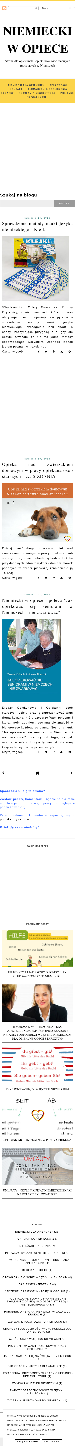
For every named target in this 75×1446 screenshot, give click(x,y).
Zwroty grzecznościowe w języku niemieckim (37, 1392)
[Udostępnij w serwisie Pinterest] (69, 352)
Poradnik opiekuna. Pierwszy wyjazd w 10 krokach (37, 1313)
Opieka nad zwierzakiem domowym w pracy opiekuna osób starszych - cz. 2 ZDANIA (37, 470)
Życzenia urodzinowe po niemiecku (35, 1400)
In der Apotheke (35, 1270)
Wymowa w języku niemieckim (35, 1383)
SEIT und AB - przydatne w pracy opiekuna (37, 1140)
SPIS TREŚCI (58, 85)
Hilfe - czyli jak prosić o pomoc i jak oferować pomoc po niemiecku (37, 974)
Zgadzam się (52, 1442)
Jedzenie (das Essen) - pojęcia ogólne (35, 1291)
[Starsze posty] (71, 773)
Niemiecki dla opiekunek (34, 1231)
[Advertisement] (37, 142)
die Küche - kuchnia (35, 1246)
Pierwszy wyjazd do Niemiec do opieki (35, 1253)
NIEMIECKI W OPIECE (37, 39)
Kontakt (16, 89)
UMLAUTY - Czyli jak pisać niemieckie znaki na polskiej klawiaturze (37, 1192)
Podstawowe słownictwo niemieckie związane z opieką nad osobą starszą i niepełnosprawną (37, 1301)
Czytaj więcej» (13, 351)
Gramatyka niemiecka (34, 1238)
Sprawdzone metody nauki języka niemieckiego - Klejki (37, 226)
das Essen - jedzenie (35, 1284)
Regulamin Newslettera (37, 93)
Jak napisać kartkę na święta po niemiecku (37, 1356)
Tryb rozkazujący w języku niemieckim (37, 1089)
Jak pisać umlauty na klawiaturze (35, 1366)
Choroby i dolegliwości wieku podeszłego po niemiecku (37, 1330)
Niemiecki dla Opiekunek (26, 85)
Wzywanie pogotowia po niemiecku (35, 1321)
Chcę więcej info (27, 1442)
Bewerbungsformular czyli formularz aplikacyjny (37, 1261)
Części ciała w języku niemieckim (35, 1339)
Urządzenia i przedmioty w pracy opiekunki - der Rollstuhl (37, 1375)
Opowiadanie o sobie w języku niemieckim (35, 1277)
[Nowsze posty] (3, 773)
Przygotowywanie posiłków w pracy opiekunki (37, 1347)
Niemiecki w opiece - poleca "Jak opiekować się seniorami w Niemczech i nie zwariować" (37, 606)
